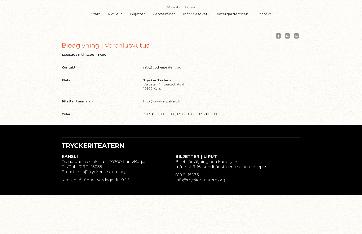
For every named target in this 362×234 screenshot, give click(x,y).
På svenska (173, 7)
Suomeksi (190, 7)
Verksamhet (164, 14)
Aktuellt (115, 14)
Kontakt (263, 14)
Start (95, 14)
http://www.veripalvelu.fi (161, 101)
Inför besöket (195, 14)
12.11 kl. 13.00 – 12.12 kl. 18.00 (197, 114)
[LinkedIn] (287, 36)
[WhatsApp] (296, 36)
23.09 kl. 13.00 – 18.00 (159, 114)
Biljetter (137, 14)
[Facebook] (278, 36)
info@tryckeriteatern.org (162, 67)
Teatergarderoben (231, 14)
